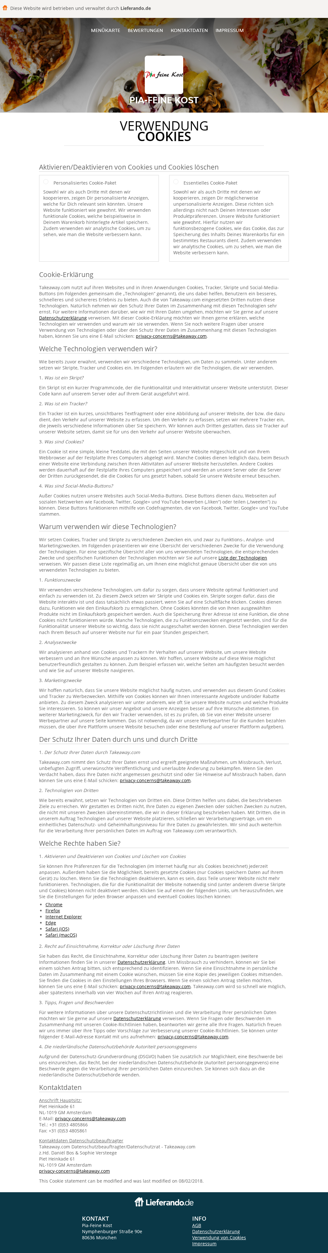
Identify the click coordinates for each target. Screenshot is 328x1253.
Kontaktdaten (189, 30)
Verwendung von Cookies (219, 1237)
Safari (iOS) (57, 929)
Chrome (53, 904)
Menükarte (105, 30)
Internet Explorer (63, 917)
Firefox (52, 911)
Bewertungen (145, 30)
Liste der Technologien (242, 558)
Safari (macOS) (61, 935)
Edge (50, 923)
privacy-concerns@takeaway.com (171, 336)
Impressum (230, 30)
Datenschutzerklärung (63, 318)
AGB (196, 1225)
